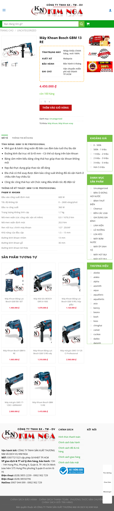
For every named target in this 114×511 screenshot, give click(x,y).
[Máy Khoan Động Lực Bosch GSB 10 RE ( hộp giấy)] (71, 279)
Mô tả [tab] (4, 138)
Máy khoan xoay (65, 123)
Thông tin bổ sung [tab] (22, 138)
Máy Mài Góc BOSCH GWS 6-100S (43, 300)
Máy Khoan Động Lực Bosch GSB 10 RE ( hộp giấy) (71, 301)
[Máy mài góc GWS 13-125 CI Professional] (71, 331)
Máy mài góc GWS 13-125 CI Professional (71, 352)
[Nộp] (81, 24)
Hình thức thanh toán (69, 436)
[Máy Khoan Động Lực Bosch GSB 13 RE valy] (43, 331)
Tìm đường (107, 473)
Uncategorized (26, 30)
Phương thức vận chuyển (86, 499)
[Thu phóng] (5, 54)
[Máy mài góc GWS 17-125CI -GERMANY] (14, 383)
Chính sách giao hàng (69, 456)
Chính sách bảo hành (69, 442)
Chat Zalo (107, 482)
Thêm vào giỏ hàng (55, 107)
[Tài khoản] (110, 10)
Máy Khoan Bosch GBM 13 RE (42, 403)
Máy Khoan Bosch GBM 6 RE (14, 352)
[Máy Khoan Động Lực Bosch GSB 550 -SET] (14, 279)
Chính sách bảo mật (68, 462)
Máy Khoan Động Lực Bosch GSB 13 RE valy (42, 352)
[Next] (32, 47)
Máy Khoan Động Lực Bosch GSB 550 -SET (14, 300)
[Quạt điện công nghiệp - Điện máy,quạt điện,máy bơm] (57, 10)
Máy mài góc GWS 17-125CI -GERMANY (14, 403)
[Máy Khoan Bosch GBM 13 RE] (43, 383)
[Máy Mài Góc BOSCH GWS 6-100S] (43, 279)
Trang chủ (7, 30)
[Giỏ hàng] (88, 24)
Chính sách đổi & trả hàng (68, 449)
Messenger (107, 492)
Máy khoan (53, 123)
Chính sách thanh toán (53, 499)
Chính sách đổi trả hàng (57, 502)
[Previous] (6, 47)
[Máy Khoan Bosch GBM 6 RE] (14, 331)
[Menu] (4, 10)
